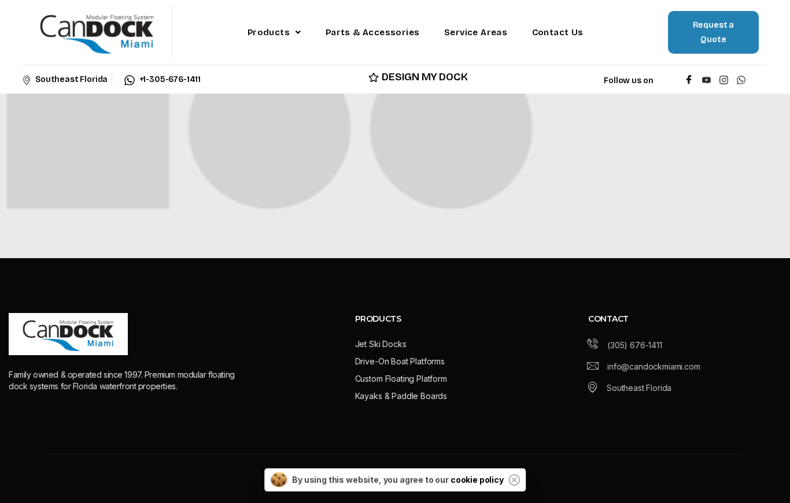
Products (269, 32)
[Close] (514, 480)
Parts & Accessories (373, 32)
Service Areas (475, 32)
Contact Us (558, 32)
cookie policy (477, 480)
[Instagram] (723, 79)
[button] (274, 32)
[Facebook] (689, 79)
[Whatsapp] (743, 79)
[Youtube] (706, 79)
